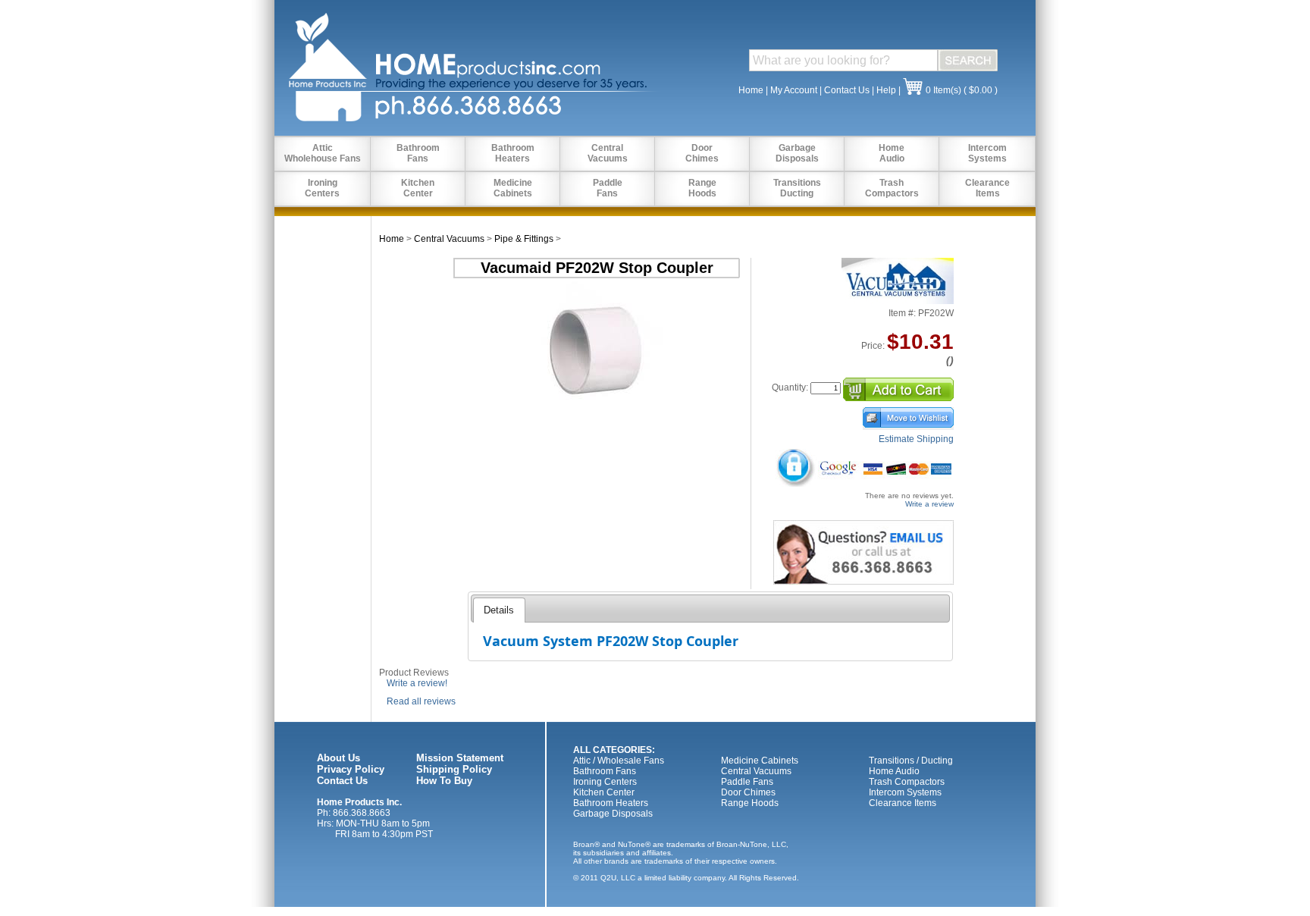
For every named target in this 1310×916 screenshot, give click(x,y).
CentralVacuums (608, 153)
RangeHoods (702, 188)
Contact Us (847, 90)
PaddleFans (607, 188)
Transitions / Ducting (911, 760)
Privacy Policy (350, 769)
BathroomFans (418, 153)
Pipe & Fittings (523, 239)
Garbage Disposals (613, 813)
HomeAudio (891, 153)
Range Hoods (750, 803)
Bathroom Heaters (610, 803)
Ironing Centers (605, 781)
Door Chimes (748, 792)
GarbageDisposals (797, 153)
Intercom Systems (905, 792)
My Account (793, 90)
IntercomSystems (987, 153)
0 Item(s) (943, 90)
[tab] (499, 610)
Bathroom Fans (604, 771)
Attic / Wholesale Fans (618, 760)
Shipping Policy (454, 769)
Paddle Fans (747, 781)
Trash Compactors (907, 781)
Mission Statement (459, 758)
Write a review (929, 504)
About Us (338, 758)
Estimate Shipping (916, 439)
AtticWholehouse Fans (322, 153)
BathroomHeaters (512, 153)
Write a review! (417, 683)
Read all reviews (421, 701)
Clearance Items (902, 803)
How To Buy (444, 780)
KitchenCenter (417, 188)
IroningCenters (322, 188)
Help (886, 90)
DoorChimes (702, 153)
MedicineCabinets (513, 188)
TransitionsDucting (797, 188)
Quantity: (790, 387)
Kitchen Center (604, 792)
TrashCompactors (892, 188)
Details (499, 610)
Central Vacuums (449, 239)
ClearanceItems (987, 188)
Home (750, 90)
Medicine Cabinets (759, 760)
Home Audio (894, 771)
